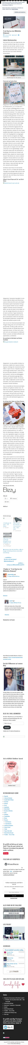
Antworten (5, 595)
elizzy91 (15, 35)
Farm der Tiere (10, 952)
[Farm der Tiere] (5, 955)
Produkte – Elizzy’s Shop (9, 834)
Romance (6, 820)
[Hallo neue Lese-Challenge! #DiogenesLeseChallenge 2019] (7, 535)
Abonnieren (7, 727)
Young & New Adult (8, 831)
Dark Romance (8, 822)
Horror (5, 805)
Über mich (6, 1014)
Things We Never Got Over (12, 963)
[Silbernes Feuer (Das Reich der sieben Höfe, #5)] (5, 961)
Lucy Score (9, 965)
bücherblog (9, 551)
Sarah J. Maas (10, 959)
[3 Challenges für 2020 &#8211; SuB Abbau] (7, 519)
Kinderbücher (7, 809)
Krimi (5, 812)
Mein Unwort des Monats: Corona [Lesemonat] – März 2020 (17, 526)
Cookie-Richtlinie (15, 9)
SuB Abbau (16, 549)
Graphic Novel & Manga (9, 800)
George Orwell (10, 953)
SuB (18, 551)
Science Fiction (7, 827)
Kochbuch (6, 814)
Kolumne (15, 551)
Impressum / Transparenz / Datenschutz (12, 1005)
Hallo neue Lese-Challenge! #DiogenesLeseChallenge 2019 (7, 540)
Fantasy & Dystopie (8, 798)
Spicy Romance (8, 823)
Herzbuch (6, 801)
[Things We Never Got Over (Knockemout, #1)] (5, 967)
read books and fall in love (15, 1042)
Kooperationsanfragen (8, 833)
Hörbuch (6, 803)
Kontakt (5, 1007)
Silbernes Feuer (10, 958)
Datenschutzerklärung (8, 1003)
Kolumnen (7, 549)
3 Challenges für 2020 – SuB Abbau (7, 524)
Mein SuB (11, 549)
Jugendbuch (6, 807)
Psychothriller (7, 816)
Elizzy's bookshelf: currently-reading (14, 950)
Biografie (6, 796)
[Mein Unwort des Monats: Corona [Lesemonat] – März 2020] (17, 519)
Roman (5, 818)
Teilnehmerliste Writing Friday (10, 1012)
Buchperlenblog (11, 574)
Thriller (5, 829)
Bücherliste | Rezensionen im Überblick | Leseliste (14, 998)
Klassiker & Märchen (8, 811)
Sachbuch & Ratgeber (8, 825)
